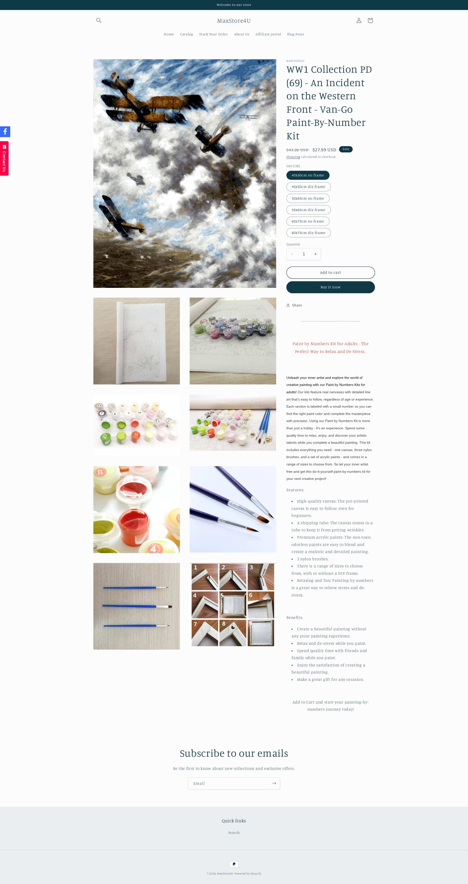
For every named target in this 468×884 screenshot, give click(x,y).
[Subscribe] (274, 783)
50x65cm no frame (308, 198)
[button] (99, 20)
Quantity (293, 244)
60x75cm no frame (308, 221)
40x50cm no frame (308, 175)
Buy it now (331, 287)
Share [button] (297, 305)
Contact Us (4, 160)
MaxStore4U (225, 873)
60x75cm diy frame (308, 232)
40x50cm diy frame (308, 186)
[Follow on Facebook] (5, 131)
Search (234, 832)
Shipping (293, 157)
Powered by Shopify (247, 873)
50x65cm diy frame (308, 209)
